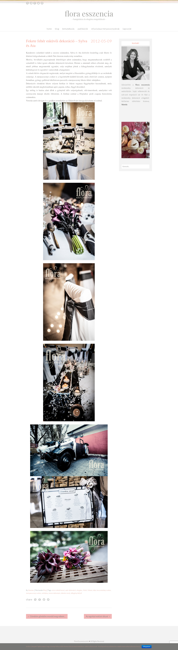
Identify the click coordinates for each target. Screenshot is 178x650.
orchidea (45, 593)
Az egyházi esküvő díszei (97, 616)
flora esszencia (89, 13)
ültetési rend (65, 593)
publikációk (83, 29)
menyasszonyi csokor (33, 593)
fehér (85, 590)
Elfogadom (146, 646)
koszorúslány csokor (104, 590)
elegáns (79, 590)
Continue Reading (138, 146)
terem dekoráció (54, 593)
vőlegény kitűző (76, 593)
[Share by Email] (48, 599)
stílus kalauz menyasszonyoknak (105, 29)
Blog (57, 29)
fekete (90, 590)
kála (94, 590)
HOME (49, 29)
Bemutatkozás (68, 29)
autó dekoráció (70, 590)
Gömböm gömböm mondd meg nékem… (48, 616)
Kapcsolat (127, 29)
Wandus (31, 590)
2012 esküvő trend (58, 590)
